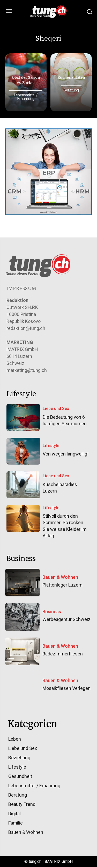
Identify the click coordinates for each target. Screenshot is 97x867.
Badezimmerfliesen (62, 653)
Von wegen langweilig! (65, 454)
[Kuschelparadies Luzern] (23, 484)
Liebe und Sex (56, 408)
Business (51, 611)
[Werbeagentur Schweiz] (22, 617)
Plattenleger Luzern (62, 585)
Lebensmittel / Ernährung (26, 97)
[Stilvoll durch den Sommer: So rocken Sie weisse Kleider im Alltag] (23, 518)
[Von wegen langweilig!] (23, 451)
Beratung (71, 90)
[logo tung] (48, 11)
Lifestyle (51, 445)
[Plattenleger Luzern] (22, 582)
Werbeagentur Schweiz (66, 619)
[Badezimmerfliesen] (22, 651)
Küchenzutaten (71, 77)
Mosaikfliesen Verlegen (66, 688)
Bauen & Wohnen (60, 577)
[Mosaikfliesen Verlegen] (22, 686)
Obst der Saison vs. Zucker (26, 80)
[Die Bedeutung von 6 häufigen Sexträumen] (23, 417)
